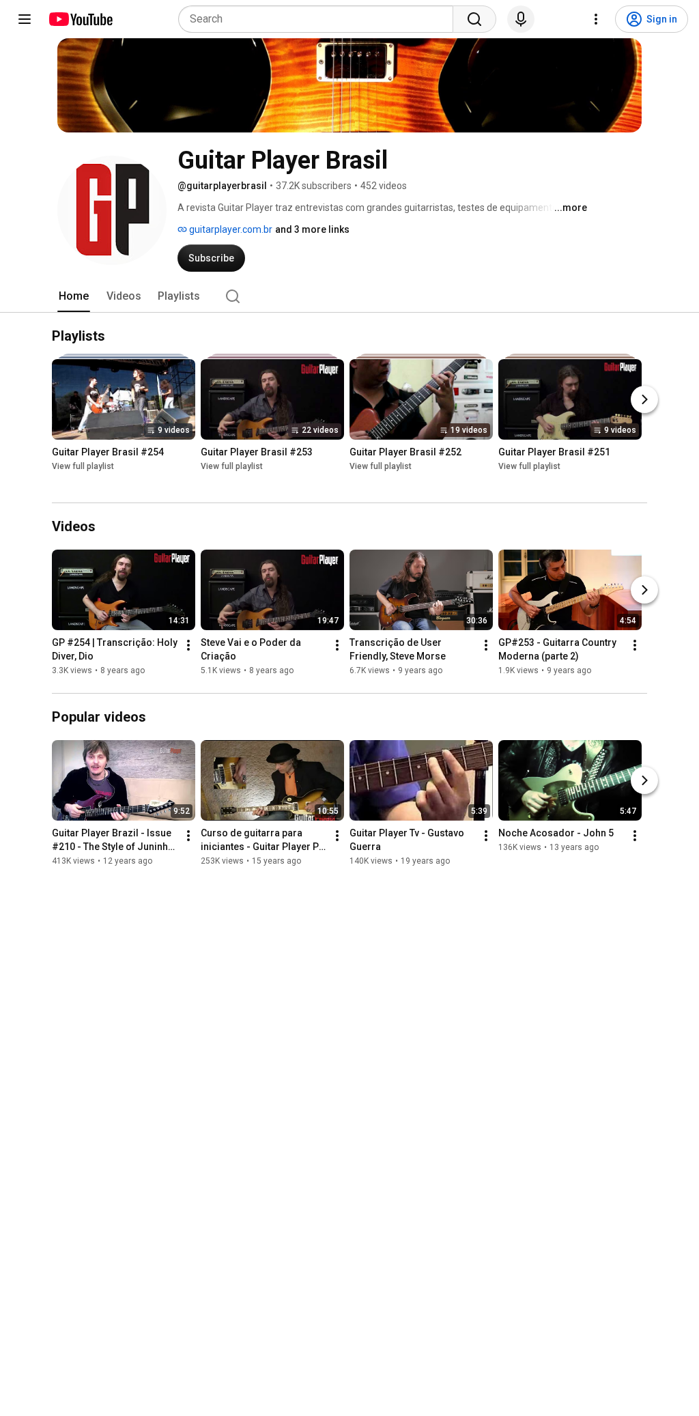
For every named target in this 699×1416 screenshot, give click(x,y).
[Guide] (24, 19)
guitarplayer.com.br (229, 229)
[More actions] (188, 645)
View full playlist (83, 466)
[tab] (73, 296)
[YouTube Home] (80, 19)
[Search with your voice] (520, 19)
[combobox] (320, 19)
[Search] (474, 19)
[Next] (644, 399)
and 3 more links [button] (312, 229)
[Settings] (596, 19)
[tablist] (349, 296)
